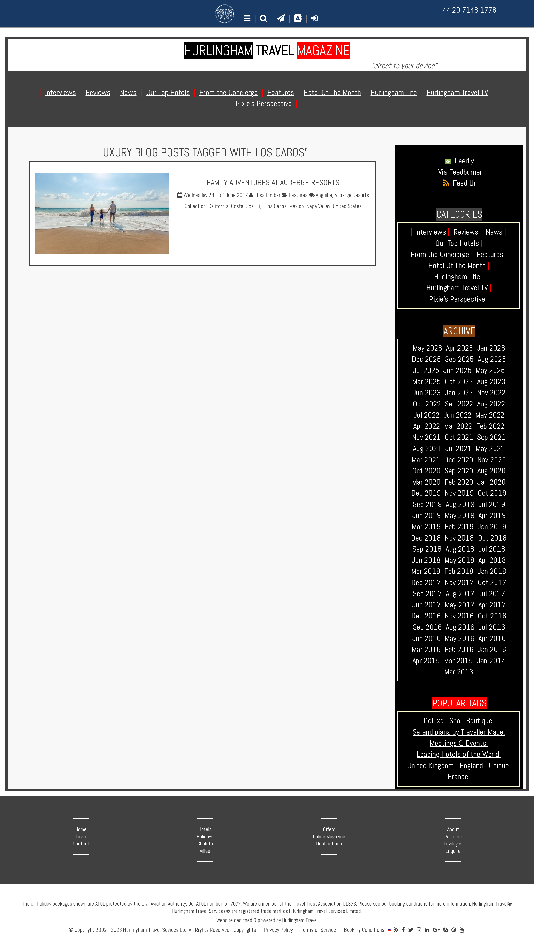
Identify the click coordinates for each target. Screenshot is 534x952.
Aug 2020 (491, 471)
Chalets (205, 843)
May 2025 (490, 370)
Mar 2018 (425, 571)
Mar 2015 (458, 661)
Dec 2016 (426, 616)
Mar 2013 (458, 672)
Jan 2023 (459, 393)
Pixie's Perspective (459, 299)
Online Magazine (329, 836)
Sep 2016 (427, 627)
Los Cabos (276, 206)
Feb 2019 (459, 527)
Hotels (205, 829)
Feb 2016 (459, 649)
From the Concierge (442, 254)
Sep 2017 (427, 593)
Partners (453, 836)
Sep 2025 (459, 359)
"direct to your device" (404, 66)
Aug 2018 (460, 549)
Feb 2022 (490, 426)
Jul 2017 (491, 593)
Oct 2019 (492, 493)
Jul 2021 (458, 448)
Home (81, 829)
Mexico (296, 206)
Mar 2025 (426, 381)
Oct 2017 (492, 582)
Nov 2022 (491, 393)
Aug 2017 (460, 593)
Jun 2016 (426, 638)
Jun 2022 (457, 415)
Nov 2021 (426, 437)
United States (347, 206)
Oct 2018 (492, 538)
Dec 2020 (458, 460)
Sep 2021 (491, 437)
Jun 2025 (457, 370)
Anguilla (324, 195)
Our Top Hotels (458, 243)
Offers (329, 829)
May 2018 (459, 560)
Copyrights (245, 929)
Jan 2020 (491, 482)
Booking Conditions (364, 929)
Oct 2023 (459, 381)
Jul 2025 (426, 370)
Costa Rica (242, 206)
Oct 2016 (492, 616)
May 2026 (427, 348)
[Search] (263, 18)
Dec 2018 (426, 538)
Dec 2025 (426, 359)
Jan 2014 (491, 661)
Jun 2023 (426, 393)
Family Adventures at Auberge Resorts (273, 182)
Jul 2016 (491, 627)
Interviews (432, 232)
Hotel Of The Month (458, 265)
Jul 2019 (491, 504)
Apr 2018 (492, 560)
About (453, 829)
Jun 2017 (426, 605)
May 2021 (490, 448)
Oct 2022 (427, 404)
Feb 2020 (459, 482)
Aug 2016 (460, 627)
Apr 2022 (426, 426)
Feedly (462, 161)
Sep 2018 (427, 549)
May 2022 (489, 415)
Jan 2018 (491, 571)
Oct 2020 (426, 471)
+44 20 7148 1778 (467, 10)
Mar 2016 (426, 649)
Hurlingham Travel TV (458, 288)
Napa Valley (318, 206)
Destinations (329, 843)
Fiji (259, 206)
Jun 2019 (426, 515)
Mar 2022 (458, 426)
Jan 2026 (491, 348)
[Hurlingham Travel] (224, 13)
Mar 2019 (426, 527)
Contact (81, 843)
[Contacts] (298, 18)
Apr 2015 (426, 661)
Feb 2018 (459, 571)
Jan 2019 (491, 527)
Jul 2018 (491, 549)
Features (297, 195)
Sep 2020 (459, 471)
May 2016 (459, 638)
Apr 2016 (492, 638)
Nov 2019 (459, 493)
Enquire (453, 851)
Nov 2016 (459, 616)
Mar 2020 (426, 482)
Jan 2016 (491, 649)
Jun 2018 (426, 560)
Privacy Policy (278, 929)
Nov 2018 (459, 538)
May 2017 (459, 605)
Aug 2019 (460, 504)
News (496, 232)
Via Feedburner (460, 172)
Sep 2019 (427, 504)
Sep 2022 (459, 404)
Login (81, 836)
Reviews (467, 232)
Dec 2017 (426, 582)
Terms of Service (318, 929)
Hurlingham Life (459, 277)
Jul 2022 (426, 415)
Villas (205, 851)
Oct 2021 (459, 437)
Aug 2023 (491, 381)
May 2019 (459, 515)
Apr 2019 (492, 515)
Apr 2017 (492, 605)
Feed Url (463, 183)
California (218, 206)
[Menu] (247, 18)
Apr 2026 (459, 348)
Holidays (205, 836)
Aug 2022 (491, 404)
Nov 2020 (491, 460)
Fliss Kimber (266, 195)
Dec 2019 (426, 493)
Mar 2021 (426, 460)
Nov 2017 (459, 582)
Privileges (453, 843)
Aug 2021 (427, 448)
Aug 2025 (492, 359)
